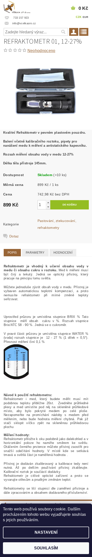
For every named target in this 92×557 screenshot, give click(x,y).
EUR (85, 17)
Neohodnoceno (41, 51)
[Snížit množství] (48, 207)
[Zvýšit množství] (48, 202)
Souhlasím (46, 548)
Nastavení (46, 532)
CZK (79, 16)
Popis (12, 252)
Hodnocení (62, 252)
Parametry (35, 252)
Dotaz (14, 236)
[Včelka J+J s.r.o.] (17, 6)
